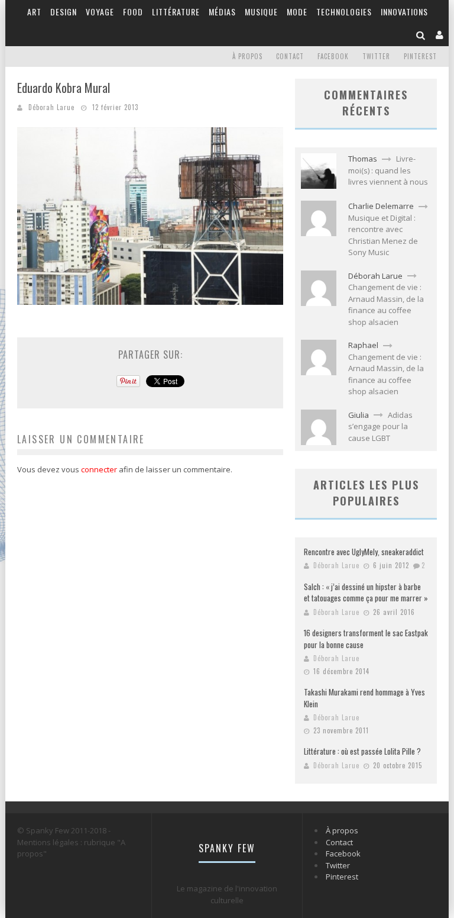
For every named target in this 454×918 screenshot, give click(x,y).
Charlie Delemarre (381, 206)
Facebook (333, 56)
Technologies (344, 11)
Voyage (100, 11)
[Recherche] (420, 34)
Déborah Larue (51, 107)
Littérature (176, 11)
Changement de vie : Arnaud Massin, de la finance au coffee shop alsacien (386, 304)
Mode (297, 11)
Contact (290, 56)
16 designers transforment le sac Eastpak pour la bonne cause (366, 638)
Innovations (404, 11)
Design (63, 11)
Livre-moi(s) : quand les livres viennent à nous (388, 170)
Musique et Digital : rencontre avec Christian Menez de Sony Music (383, 235)
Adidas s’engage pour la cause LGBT (380, 426)
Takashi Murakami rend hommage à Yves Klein (364, 698)
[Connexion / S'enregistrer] (440, 34)
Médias (222, 11)
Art (34, 11)
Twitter (376, 56)
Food (133, 11)
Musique (261, 11)
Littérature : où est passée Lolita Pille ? (362, 751)
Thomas (362, 158)
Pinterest (420, 56)
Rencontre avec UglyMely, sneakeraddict (364, 552)
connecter (99, 469)
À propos (247, 56)
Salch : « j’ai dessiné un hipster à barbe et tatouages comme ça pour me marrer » (366, 592)
